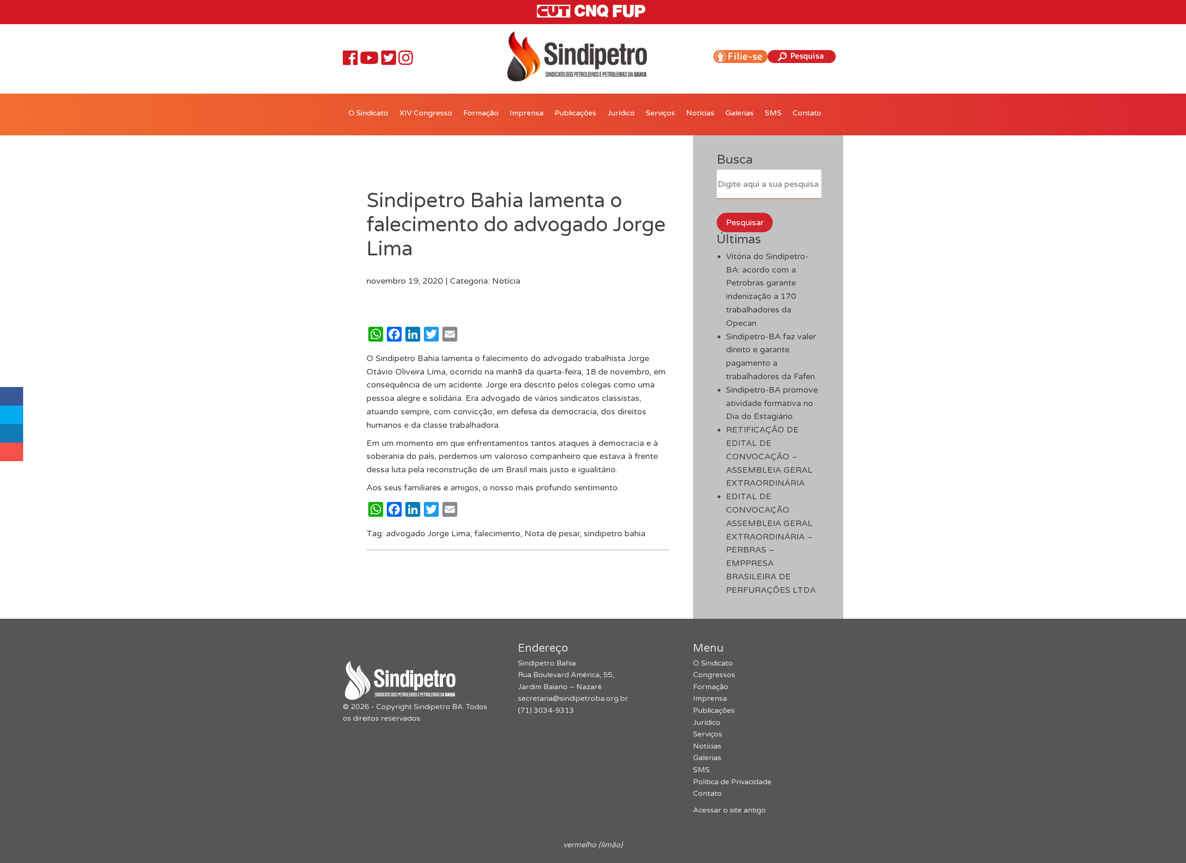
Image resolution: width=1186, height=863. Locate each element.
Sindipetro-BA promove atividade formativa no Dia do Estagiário (772, 403)
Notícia (506, 281)
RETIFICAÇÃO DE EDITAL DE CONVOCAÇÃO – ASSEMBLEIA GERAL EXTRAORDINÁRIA (769, 456)
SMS (773, 113)
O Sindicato (368, 113)
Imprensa (526, 113)
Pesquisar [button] (744, 222)
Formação (480, 113)
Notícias (700, 113)
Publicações (575, 113)
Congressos (714, 674)
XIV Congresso (425, 113)
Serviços (660, 113)
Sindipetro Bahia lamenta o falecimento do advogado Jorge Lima (516, 225)
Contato (807, 113)
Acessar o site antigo (729, 810)
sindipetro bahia (614, 533)
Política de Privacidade (732, 782)
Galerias (739, 113)
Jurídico (621, 113)
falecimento (497, 533)
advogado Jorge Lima (428, 533)
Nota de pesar (552, 533)
